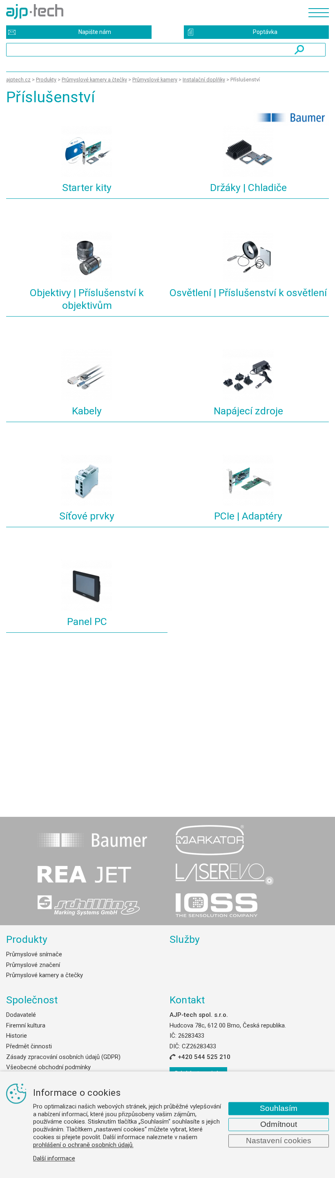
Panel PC (87, 621)
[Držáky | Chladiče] (248, 153)
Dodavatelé (21, 1014)
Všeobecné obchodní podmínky (48, 1067)
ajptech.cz (18, 79)
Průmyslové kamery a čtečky (44, 975)
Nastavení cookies (278, 1140)
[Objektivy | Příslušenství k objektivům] (87, 258)
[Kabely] (87, 376)
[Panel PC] (87, 587)
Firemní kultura (25, 1025)
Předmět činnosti (29, 1046)
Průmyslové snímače (34, 954)
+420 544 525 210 (204, 1057)
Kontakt (187, 1000)
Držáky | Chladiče (248, 187)
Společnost (32, 1000)
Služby (185, 939)
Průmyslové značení (33, 965)
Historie (16, 1035)
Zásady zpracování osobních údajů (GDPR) (63, 1057)
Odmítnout (278, 1124)
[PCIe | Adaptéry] (248, 481)
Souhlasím (278, 1108)
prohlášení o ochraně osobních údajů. (83, 1145)
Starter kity (87, 187)
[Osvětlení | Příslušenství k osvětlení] (248, 258)
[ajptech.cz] (153, 11)
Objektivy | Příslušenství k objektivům (87, 299)
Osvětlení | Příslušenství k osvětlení (248, 293)
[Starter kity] (87, 153)
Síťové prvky (86, 516)
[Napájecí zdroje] (248, 376)
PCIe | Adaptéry (248, 516)
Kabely (87, 411)
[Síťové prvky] (87, 481)
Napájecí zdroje (248, 411)
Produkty (26, 939)
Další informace (54, 1158)
